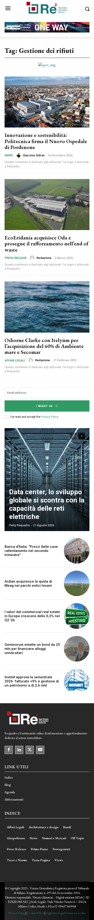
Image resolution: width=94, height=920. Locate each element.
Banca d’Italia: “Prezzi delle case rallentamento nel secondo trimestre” (31, 551)
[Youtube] (40, 750)
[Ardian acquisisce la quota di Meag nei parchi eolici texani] (76, 583)
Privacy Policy (49, 416)
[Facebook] (9, 750)
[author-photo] (19, 155)
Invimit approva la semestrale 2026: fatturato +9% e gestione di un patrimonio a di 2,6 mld (32, 681)
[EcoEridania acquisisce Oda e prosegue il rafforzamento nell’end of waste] (47, 204)
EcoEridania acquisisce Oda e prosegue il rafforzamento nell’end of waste (47, 243)
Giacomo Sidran (33, 155)
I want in (44, 406)
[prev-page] (73, 436)
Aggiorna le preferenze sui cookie (66, 913)
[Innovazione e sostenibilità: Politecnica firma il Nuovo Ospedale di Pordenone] (47, 102)
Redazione (44, 258)
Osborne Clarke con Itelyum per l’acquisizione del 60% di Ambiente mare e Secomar (44, 346)
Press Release (15, 258)
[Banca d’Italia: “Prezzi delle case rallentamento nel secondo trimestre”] (76, 551)
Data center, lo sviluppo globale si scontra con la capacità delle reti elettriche (46, 504)
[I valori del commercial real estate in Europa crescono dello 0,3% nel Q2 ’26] (76, 616)
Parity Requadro (19, 525)
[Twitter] (30, 750)
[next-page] (81, 436)
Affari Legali (15, 360)
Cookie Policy (35, 913)
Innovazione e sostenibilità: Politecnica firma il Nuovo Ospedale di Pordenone (46, 141)
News (9, 155)
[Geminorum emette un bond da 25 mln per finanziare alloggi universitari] (76, 649)
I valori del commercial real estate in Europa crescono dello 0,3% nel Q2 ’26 (32, 616)
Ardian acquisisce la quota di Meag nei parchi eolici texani (28, 583)
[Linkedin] (19, 750)
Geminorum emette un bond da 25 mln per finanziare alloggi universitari (32, 649)
